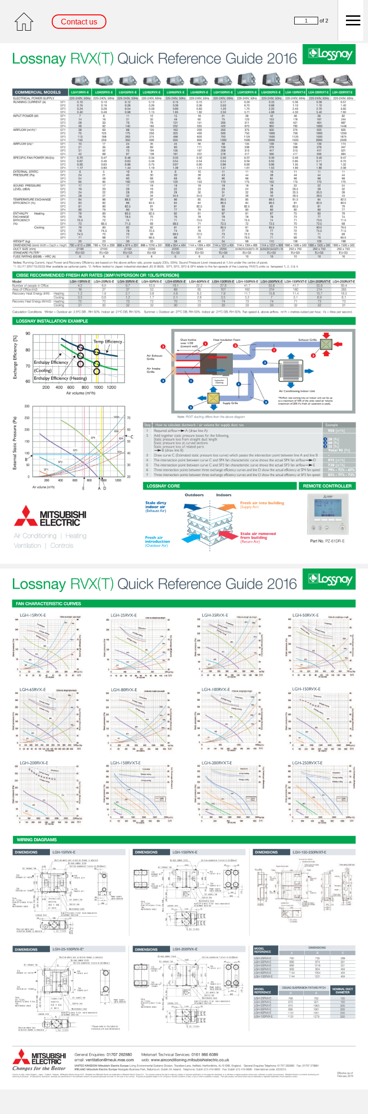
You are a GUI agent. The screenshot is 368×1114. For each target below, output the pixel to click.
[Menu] (350, 20)
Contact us (79, 22)
